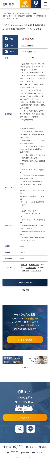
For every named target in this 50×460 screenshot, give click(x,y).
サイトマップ (38, 452)
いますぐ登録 (25, 339)
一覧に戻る (25, 290)
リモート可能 (34, 264)
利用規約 (44, 447)
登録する (24, 416)
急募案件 (25, 270)
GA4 (34, 13)
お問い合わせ (32, 447)
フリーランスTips (19, 447)
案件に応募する (25, 282)
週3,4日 (24, 264)
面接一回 (41, 267)
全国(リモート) (27, 45)
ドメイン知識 (26, 51)
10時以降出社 (31, 267)
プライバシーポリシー (13, 452)
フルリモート (36, 270)
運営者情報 (26, 452)
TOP (4, 13)
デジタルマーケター (23, 13)
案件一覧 (11, 13)
